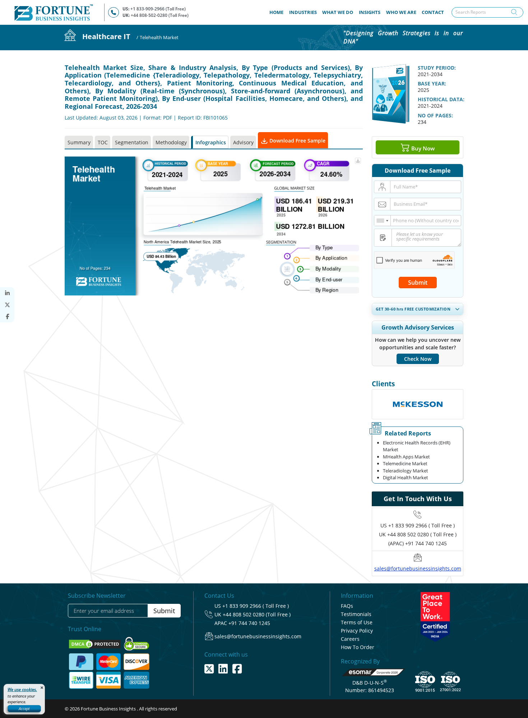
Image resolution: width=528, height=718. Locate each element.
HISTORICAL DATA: (441, 99)
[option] (417, 404)
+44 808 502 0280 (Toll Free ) (257, 614)
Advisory (243, 142)
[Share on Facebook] (7, 316)
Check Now (417, 358)
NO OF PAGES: (435, 115)
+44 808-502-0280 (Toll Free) (160, 15)
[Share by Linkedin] (7, 293)
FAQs (347, 605)
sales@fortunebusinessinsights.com (417, 568)
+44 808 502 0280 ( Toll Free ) (422, 534)
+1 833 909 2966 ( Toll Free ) (421, 525)
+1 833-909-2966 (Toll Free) (158, 9)
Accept (24, 708)
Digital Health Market (405, 477)
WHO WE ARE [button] (401, 12)
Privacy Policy (357, 630)
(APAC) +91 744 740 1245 (417, 543)
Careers (350, 638)
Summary (79, 142)
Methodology (171, 142)
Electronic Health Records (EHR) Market (416, 446)
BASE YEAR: (432, 83)
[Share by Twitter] (7, 305)
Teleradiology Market (405, 470)
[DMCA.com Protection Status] (95, 643)
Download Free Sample (296, 140)
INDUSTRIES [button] (303, 12)
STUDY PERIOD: (437, 67)
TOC (103, 142)
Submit (417, 282)
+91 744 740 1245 (249, 623)
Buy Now (422, 147)
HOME (277, 12)
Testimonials (356, 614)
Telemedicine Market (405, 463)
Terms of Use (356, 622)
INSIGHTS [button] (369, 12)
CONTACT (433, 12)
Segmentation (131, 142)
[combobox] (382, 220)
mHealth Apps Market (406, 456)
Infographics (210, 142)
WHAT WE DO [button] (337, 12)
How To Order (357, 647)
